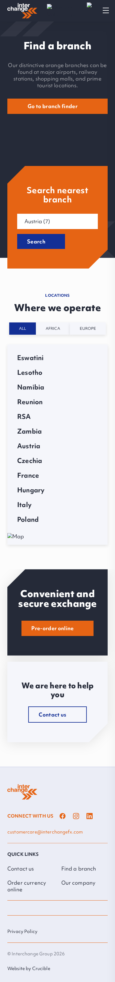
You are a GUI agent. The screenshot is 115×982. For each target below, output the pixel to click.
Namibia (30, 387)
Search (36, 241)
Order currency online (26, 886)
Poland (28, 519)
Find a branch (78, 868)
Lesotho (29, 372)
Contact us (20, 868)
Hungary (30, 490)
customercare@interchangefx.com (45, 832)
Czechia (29, 461)
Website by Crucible (28, 968)
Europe (88, 328)
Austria (28, 446)
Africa (53, 328)
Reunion (30, 402)
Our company (78, 882)
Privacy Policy (22, 931)
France (28, 475)
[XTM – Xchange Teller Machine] (95, 10)
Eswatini (30, 358)
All (22, 328)
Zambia (29, 431)
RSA (24, 416)
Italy (24, 505)
